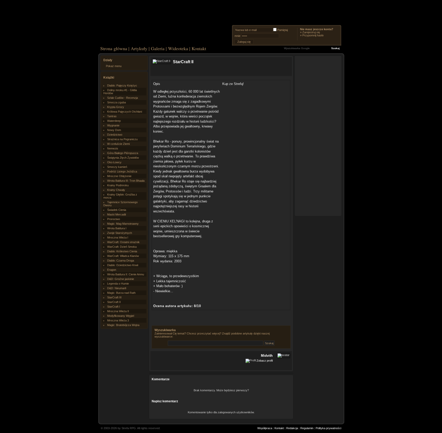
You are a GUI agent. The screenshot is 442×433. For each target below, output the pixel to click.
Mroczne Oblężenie (119, 176)
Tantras (112, 116)
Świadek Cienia (116, 209)
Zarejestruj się (311, 32)
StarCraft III (114, 297)
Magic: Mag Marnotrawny (123, 223)
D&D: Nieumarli (116, 288)
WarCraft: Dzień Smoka (122, 246)
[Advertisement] (318, 135)
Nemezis (112, 148)
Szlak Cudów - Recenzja (122, 97)
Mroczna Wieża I (117, 237)
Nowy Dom (114, 130)
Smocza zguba (116, 102)
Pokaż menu (113, 66)
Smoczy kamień (117, 166)
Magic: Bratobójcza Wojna (123, 325)
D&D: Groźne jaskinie (120, 278)
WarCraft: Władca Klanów (123, 255)
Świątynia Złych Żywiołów (123, 157)
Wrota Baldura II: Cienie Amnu (125, 274)
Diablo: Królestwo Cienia (122, 251)
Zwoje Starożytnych (119, 232)
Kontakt (199, 48)
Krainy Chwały (116, 189)
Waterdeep (114, 120)
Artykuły (139, 48)
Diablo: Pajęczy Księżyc (122, 85)
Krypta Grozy (115, 107)
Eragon (111, 269)
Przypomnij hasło (313, 35)
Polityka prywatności (328, 428)
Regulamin (306, 428)
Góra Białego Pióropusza (122, 153)
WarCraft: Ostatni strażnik (123, 242)
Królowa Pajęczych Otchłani (124, 111)
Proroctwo (113, 219)
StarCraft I (113, 306)
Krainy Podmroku (118, 185)
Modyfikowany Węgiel (120, 315)
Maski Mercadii (116, 214)
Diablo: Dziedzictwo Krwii (122, 265)
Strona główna (113, 48)
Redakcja (292, 428)
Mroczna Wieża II (118, 311)
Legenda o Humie (118, 283)
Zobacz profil (265, 360)
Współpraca (264, 428)
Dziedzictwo (114, 134)
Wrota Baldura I (116, 228)
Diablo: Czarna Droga (120, 260)
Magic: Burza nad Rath (121, 292)
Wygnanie (113, 125)
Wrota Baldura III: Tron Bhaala (126, 180)
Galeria (157, 48)
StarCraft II (114, 302)
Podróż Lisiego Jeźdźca (122, 171)
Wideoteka (178, 48)
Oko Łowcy (114, 162)
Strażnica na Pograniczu (122, 139)
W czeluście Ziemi (118, 143)
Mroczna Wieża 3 (118, 320)
